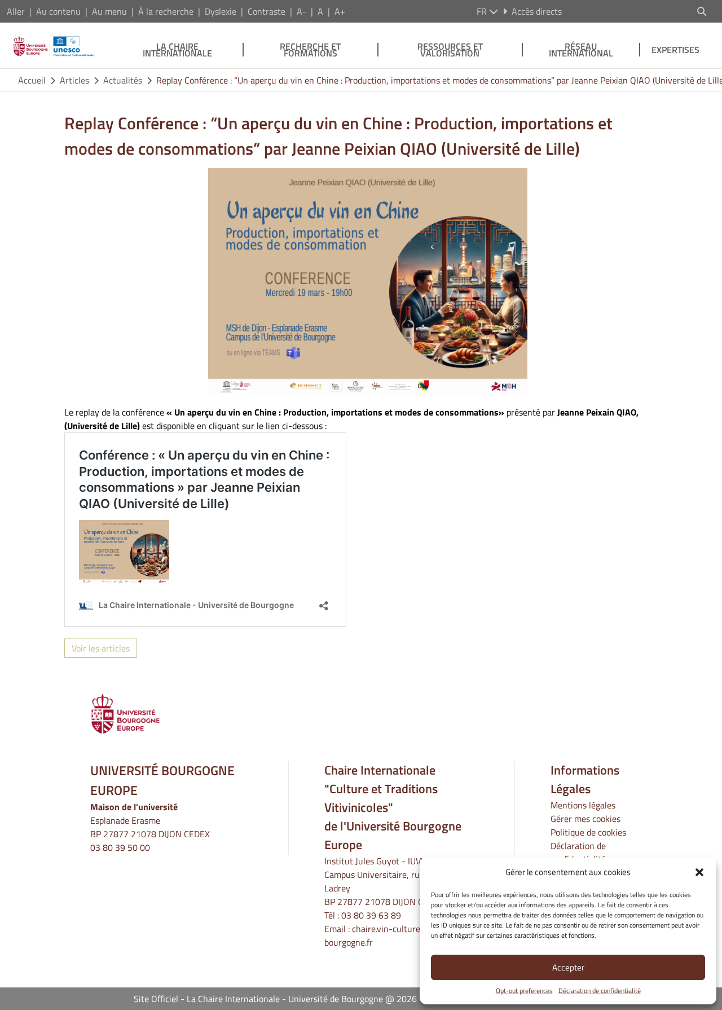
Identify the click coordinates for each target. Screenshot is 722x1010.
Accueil (32, 80)
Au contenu (58, 11)
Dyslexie (220, 11)
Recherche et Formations (310, 49)
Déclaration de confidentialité (599, 991)
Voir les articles (101, 648)
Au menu (109, 11)
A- (301, 11)
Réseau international (581, 49)
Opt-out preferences (524, 991)
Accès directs (537, 11)
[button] (699, 872)
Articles (74, 80)
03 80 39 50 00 (120, 847)
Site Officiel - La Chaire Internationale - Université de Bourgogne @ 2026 (275, 998)
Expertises (675, 49)
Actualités (122, 80)
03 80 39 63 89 (371, 915)
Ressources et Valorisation (450, 49)
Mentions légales (583, 805)
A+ (339, 11)
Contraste (266, 11)
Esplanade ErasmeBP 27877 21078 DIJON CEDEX (150, 827)
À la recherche (165, 11)
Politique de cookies (588, 832)
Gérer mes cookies (585, 818)
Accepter (568, 967)
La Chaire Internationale (177, 49)
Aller (16, 11)
